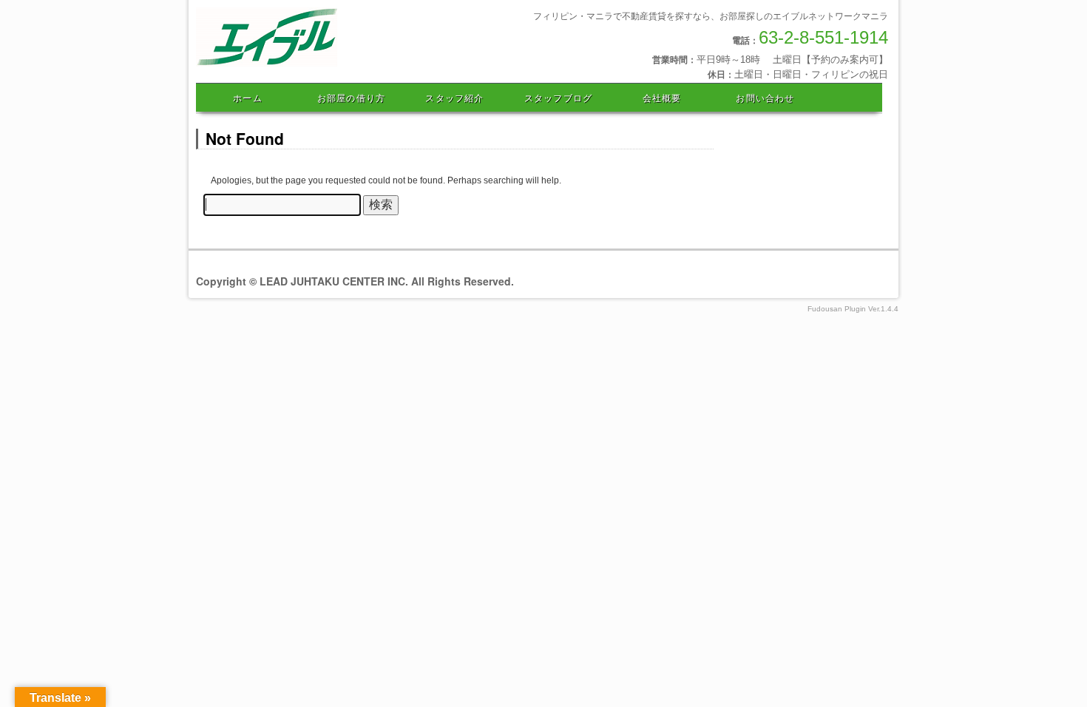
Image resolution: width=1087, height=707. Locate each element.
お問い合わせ (765, 97)
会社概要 (662, 97)
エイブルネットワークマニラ (335, 65)
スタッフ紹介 (454, 97)
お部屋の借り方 (351, 97)
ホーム (248, 97)
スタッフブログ (558, 97)
